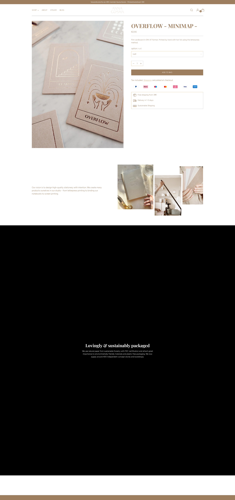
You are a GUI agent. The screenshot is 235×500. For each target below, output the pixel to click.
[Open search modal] (191, 10)
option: (136, 48)
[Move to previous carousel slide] (195, 487)
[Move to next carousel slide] (201, 487)
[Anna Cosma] (117, 10)
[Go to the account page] (196, 10)
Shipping (147, 80)
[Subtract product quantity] (141, 63)
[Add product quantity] (133, 63)
